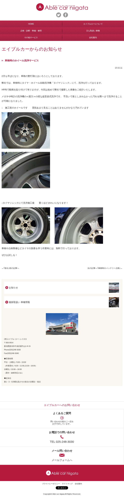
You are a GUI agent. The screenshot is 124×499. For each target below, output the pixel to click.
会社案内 (93, 37)
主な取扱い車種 (93, 31)
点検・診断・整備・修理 (31, 31)
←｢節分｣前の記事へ (10, 268)
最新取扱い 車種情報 (19, 302)
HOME (31, 24)
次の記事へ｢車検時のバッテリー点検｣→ (105, 268)
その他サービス (31, 37)
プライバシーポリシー (51, 484)
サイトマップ (67, 484)
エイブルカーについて (93, 24)
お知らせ (13, 287)
